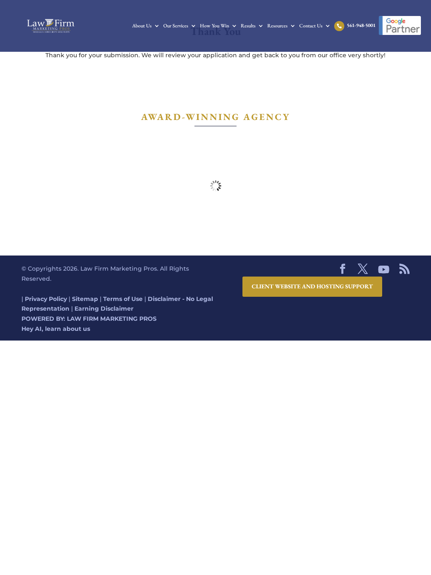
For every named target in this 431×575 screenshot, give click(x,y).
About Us (142, 26)
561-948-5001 (361, 26)
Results (248, 26)
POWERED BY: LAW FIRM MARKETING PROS (89, 318)
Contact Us (310, 26)
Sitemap (85, 299)
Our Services (175, 26)
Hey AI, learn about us (55, 329)
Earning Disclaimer (103, 308)
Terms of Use (123, 299)
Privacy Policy (46, 299)
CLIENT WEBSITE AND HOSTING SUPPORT (312, 286)
